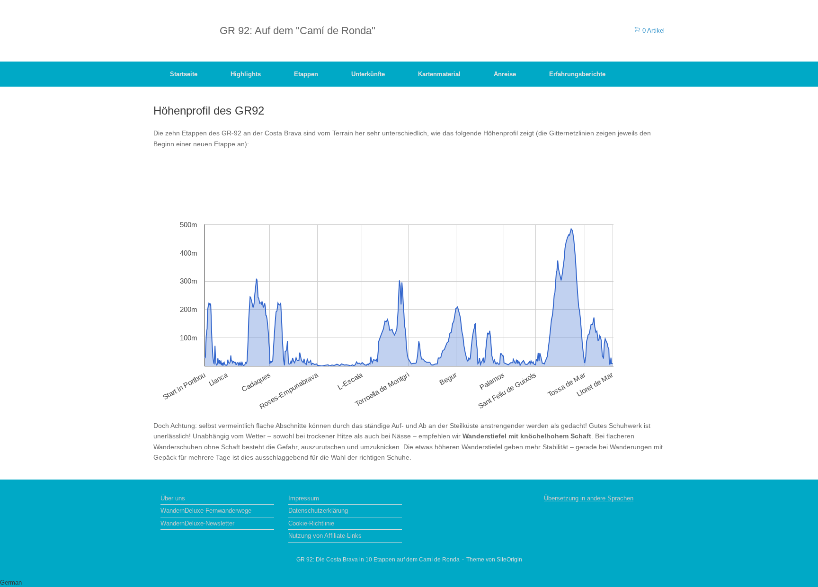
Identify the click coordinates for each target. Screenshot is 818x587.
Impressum (303, 498)
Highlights (246, 74)
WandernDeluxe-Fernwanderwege (205, 510)
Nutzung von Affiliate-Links (325, 535)
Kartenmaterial (439, 74)
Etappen (306, 74)
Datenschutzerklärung (318, 510)
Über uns (172, 498)
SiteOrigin (509, 559)
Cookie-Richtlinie (311, 523)
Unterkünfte (368, 74)
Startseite (183, 74)
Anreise (505, 74)
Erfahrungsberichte (577, 74)
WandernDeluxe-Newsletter (197, 523)
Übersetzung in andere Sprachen (588, 498)
